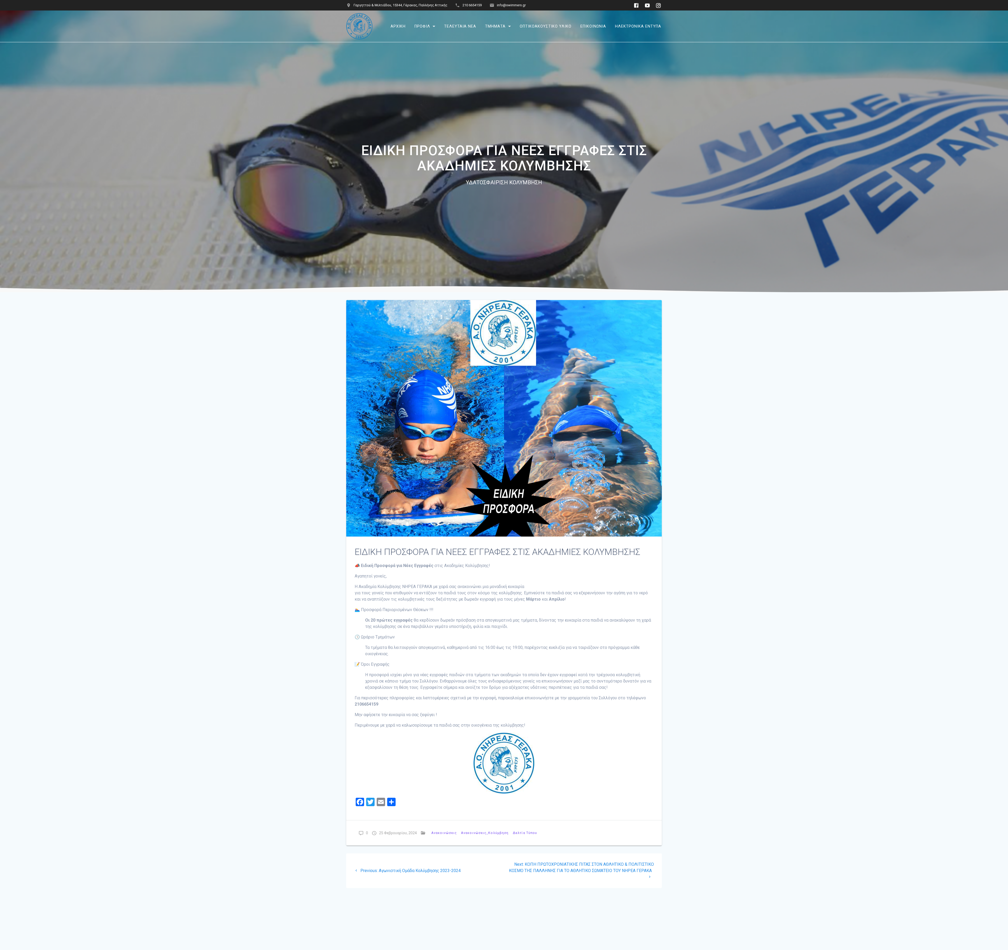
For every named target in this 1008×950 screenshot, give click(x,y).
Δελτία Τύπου (525, 833)
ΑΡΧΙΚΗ (398, 26)
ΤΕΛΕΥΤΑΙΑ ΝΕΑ (460, 26)
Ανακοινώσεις (444, 833)
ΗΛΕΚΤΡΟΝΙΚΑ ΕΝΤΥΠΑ (638, 26)
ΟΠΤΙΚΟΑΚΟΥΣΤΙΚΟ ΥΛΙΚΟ (545, 26)
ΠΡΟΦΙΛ (422, 26)
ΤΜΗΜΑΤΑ (495, 26)
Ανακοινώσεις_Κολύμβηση (484, 833)
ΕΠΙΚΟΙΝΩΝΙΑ (593, 26)
